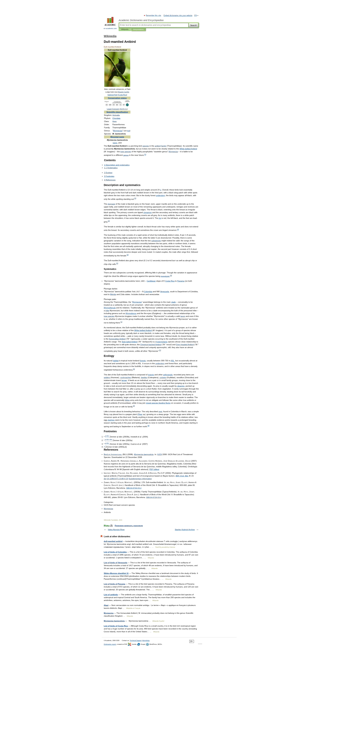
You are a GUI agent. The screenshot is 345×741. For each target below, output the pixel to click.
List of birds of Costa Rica (116, 626)
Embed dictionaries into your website (178, 15)
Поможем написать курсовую (129, 526)
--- (133, 488)
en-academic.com (110, 28)
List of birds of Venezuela (115, 563)
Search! (193, 25)
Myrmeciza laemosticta (114, 621)
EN (195, 15)
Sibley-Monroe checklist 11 (116, 573)
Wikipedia (124, 29)
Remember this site (153, 15)
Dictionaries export (110, 644)
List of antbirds (111, 595)
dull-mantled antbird (113, 541)
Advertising (145, 640)
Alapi (106, 605)
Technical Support (136, 640)
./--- (117, 479)
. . (182, 476)
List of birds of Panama (114, 584)
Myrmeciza (108, 613)
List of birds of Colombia (115, 552)
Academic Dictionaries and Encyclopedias (141, 20)
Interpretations (138, 29)
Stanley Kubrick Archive (185, 529)
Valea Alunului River (116, 529)
